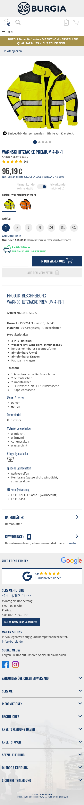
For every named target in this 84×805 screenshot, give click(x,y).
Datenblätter (14, 517)
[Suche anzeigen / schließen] (18, 22)
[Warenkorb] (76, 22)
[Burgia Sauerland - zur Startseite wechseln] (42, 8)
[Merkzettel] (66, 22)
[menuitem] (16, 22)
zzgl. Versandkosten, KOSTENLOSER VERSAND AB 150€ (33, 176)
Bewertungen (14, 536)
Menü (11, 32)
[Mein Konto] (7, 22)
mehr (72, 543)
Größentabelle (11, 236)
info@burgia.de (12, 641)
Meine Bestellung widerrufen (20, 622)
